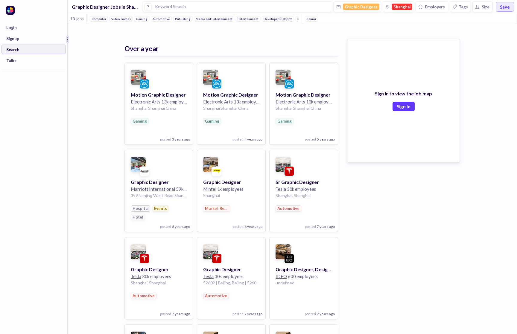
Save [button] (505, 7)
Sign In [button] (403, 106)
